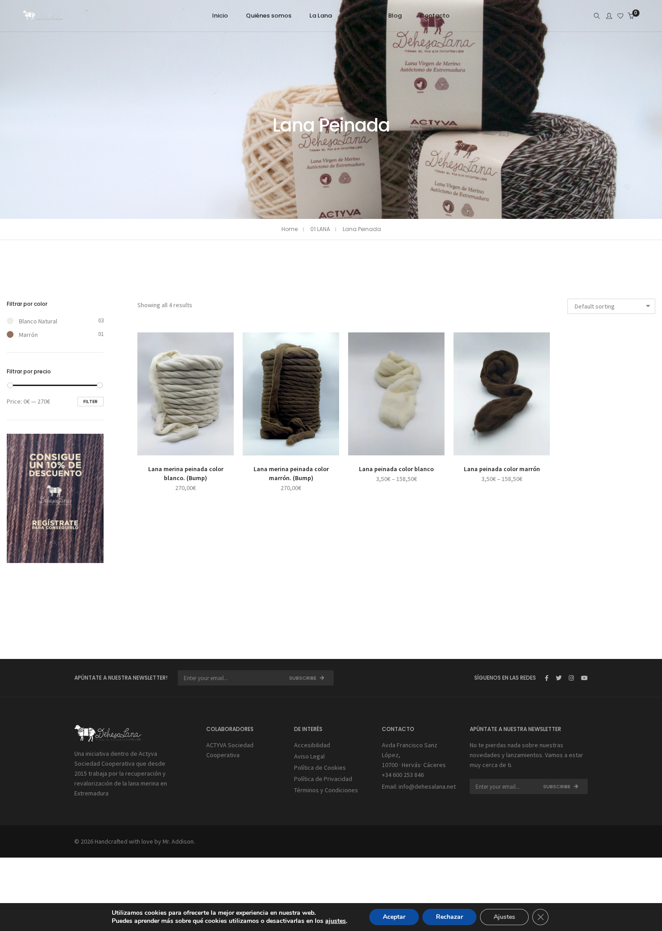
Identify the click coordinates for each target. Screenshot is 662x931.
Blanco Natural (38, 321)
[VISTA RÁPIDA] (210, 447)
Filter (90, 401)
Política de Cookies (320, 767)
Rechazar (449, 917)
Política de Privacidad (323, 779)
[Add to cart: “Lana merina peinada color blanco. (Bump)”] (161, 447)
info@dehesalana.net (427, 786)
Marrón (28, 335)
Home (289, 229)
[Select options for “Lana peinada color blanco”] (372, 447)
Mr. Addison (178, 841)
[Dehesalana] (43, 17)
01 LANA (320, 229)
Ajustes (504, 917)
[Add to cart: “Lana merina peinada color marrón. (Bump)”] (267, 447)
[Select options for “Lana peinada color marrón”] (477, 447)
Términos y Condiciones (326, 790)
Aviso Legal (309, 756)
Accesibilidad (312, 745)
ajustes (335, 921)
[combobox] (611, 306)
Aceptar (394, 917)
